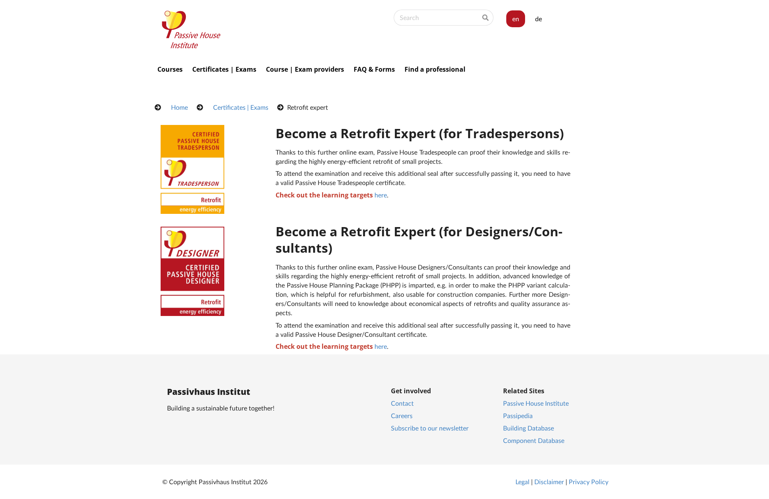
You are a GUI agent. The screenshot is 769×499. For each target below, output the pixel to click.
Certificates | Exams (224, 69)
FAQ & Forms (374, 69)
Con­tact (402, 403)
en (515, 18)
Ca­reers (402, 415)
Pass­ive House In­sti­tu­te (536, 403)
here (380, 195)
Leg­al (522, 481)
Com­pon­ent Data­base (533, 440)
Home (179, 107)
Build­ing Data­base (528, 428)
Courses (170, 69)
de (538, 18)
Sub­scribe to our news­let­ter (430, 428)
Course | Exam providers (305, 69)
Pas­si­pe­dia (518, 415)
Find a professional (435, 69)
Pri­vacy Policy (588, 481)
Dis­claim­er (549, 481)
